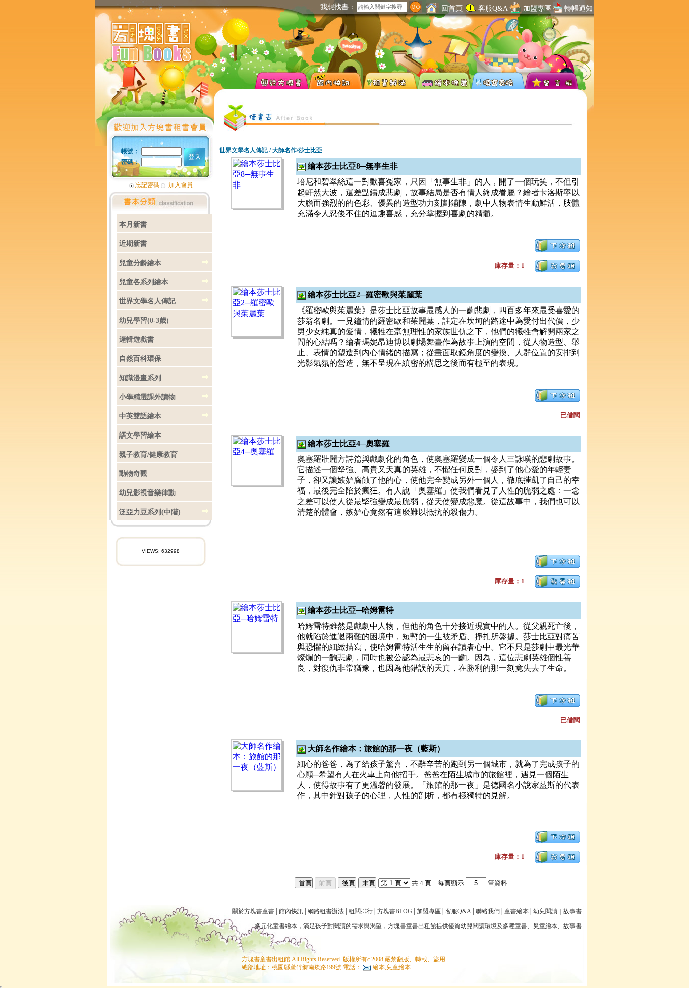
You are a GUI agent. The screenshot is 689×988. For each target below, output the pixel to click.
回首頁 (451, 8)
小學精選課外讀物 (147, 397)
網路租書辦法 (326, 911)
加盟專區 (537, 8)
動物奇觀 (133, 473)
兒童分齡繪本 (140, 263)
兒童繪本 (545, 926)
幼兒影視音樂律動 (147, 493)
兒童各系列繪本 (143, 282)
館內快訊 (291, 911)
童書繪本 (516, 911)
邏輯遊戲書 (136, 339)
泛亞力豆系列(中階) (150, 512)
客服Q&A (492, 8)
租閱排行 (361, 911)
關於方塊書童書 (253, 911)
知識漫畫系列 (140, 378)
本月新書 (133, 224)
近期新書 (133, 244)
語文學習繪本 (140, 435)
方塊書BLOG (394, 911)
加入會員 (180, 185)
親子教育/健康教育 (148, 454)
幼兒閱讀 (545, 911)
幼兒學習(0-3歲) (144, 320)
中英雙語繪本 (140, 416)
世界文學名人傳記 (147, 301)
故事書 (572, 911)
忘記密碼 (147, 185)
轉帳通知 (577, 8)
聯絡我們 (488, 911)
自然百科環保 (140, 358)
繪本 (291, 926)
